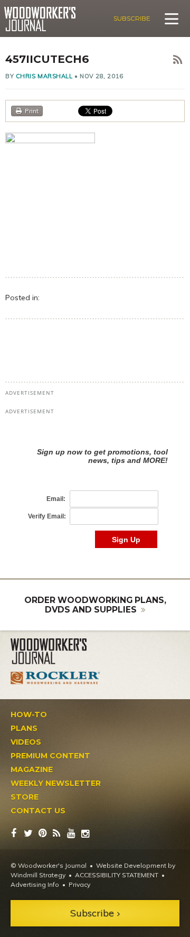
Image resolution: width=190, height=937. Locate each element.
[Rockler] (55, 678)
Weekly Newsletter (56, 783)
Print (32, 111)
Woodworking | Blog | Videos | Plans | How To (39, 19)
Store (25, 797)
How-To (29, 714)
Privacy (79, 884)
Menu (171, 18)
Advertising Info (35, 884)
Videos (26, 742)
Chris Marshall (44, 76)
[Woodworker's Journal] (55, 651)
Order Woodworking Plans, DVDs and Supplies (95, 605)
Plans (24, 728)
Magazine (32, 769)
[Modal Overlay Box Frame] (95, 487)
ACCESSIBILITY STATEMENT (116, 875)
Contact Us (38, 810)
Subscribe (131, 18)
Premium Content (50, 755)
